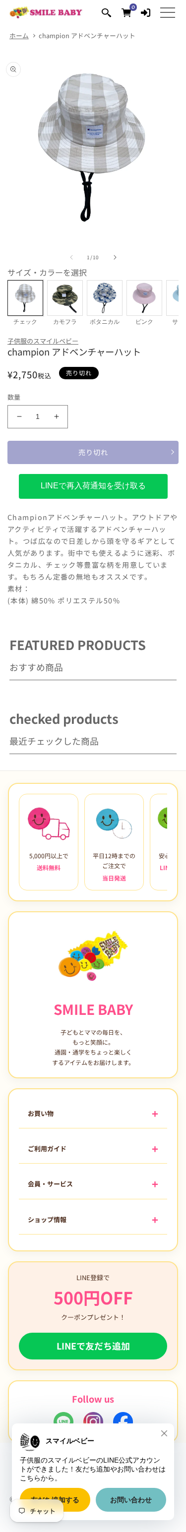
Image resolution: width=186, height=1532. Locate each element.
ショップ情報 (47, 1219)
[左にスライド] (71, 257)
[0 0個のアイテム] (126, 12)
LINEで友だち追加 (93, 1345)
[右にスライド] (115, 257)
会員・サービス (50, 1183)
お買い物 (41, 1113)
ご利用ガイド (47, 1148)
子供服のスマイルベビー (42, 341)
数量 (14, 397)
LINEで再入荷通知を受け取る (93, 485)
